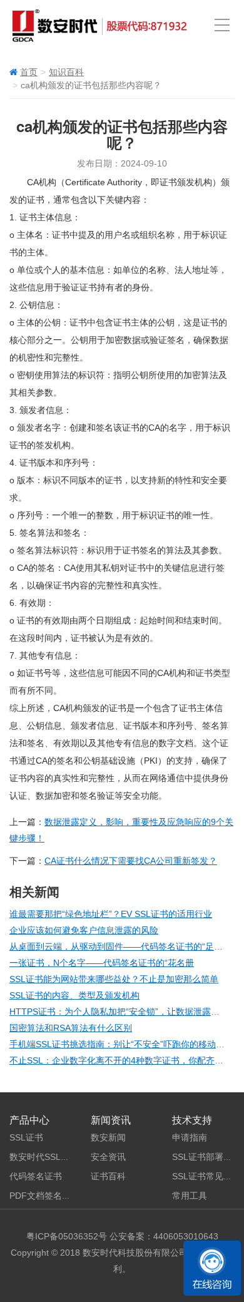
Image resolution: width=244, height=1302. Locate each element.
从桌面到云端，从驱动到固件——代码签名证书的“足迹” (117, 946)
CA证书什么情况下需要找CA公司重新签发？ (130, 861)
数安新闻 (108, 1137)
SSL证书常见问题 (206, 1176)
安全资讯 (108, 1157)
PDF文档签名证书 (44, 1196)
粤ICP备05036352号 (66, 1236)
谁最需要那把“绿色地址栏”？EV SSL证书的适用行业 (110, 914)
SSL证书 (26, 1137)
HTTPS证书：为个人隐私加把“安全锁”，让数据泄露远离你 (123, 1012)
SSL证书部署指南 (206, 1157)
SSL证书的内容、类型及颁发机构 (74, 995)
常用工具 (189, 1196)
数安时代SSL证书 (43, 1157)
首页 (29, 72)
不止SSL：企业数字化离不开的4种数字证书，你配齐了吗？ (125, 1060)
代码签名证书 (35, 1176)
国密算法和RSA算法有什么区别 (70, 1028)
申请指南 (189, 1137)
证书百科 (108, 1176)
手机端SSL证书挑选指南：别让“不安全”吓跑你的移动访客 (121, 1044)
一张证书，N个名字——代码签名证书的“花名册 (101, 963)
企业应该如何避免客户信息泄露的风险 (83, 930)
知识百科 (66, 72)
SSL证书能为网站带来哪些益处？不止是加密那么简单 (113, 979)
